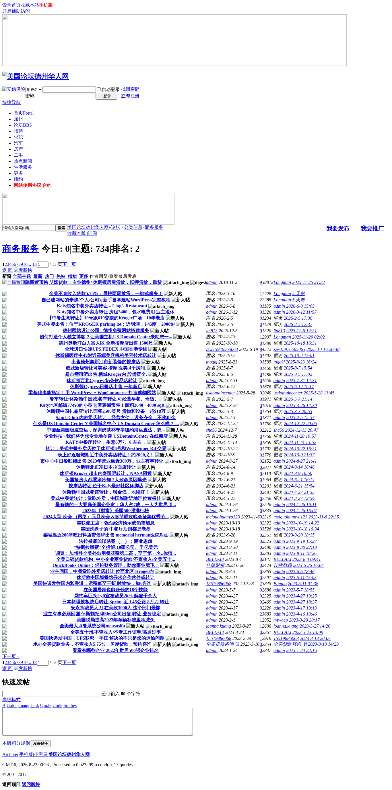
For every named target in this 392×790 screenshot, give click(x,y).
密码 (29, 95)
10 (25, 264)
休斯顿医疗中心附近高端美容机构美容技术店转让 (105, 355)
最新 (37, 276)
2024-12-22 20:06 (300, 423)
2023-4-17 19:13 (301, 608)
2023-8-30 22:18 (301, 547)
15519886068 (218, 583)
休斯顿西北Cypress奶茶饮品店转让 (102, 380)
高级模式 (11, 699)
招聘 (18, 131)
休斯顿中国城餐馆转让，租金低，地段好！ (106, 492)
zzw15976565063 (222, 349)
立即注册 (130, 95)
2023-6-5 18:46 (300, 571)
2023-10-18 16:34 (302, 528)
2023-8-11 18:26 (301, 553)
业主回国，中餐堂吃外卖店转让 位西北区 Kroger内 (102, 571)
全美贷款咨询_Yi (222, 644)
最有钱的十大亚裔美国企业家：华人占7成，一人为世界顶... (115, 504)
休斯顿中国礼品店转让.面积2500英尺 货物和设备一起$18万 (106, 411)
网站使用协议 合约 (33, 185)
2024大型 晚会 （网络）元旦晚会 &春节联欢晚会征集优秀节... (106, 516)
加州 (18, 119)
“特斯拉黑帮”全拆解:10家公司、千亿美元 (116, 547)
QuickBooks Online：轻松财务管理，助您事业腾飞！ (106, 565)
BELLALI (215, 559)
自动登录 (111, 89)
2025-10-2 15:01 (299, 355)
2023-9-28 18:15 (299, 534)
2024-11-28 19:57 (300, 436)
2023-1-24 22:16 (301, 650)
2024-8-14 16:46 (299, 467)
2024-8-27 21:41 (301, 461)
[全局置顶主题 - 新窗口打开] (13, 282)
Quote (45, 705)
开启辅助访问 (16, 11)
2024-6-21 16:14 (299, 479)
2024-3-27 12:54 (299, 498)
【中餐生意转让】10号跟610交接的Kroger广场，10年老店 (106, 317)
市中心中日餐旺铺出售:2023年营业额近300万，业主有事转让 (102, 461)
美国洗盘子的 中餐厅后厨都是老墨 (116, 528)
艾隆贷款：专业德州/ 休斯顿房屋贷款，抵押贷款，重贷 (105, 282)
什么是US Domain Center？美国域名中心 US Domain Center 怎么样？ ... (106, 423)
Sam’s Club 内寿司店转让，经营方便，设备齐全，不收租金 (116, 417)
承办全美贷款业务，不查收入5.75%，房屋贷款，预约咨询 (92, 644)
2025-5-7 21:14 (298, 399)
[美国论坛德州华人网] (35, 76)
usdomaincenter (220, 392)
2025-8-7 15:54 (298, 367)
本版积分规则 (16, 743)
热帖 (60, 276)
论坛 (23, 125)
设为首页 (11, 5)
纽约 (18, 179)
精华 (72, 276)
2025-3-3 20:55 (298, 411)
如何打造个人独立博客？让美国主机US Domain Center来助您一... (106, 336)
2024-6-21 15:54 (299, 486)
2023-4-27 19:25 (301, 596)
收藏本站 (30, 5)
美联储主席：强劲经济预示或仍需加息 (116, 522)
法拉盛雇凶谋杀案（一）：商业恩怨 (115, 541)
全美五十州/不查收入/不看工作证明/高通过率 (115, 632)
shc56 (211, 430)
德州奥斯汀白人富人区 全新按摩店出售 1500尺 (106, 343)
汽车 (18, 143)
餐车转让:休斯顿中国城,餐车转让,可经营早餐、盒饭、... (106, 398)
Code (57, 705)
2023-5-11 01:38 (303, 583)
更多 (18, 173)
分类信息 (133, 227)
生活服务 (23, 167)
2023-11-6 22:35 (323, 516)
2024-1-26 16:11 (301, 504)
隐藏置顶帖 (36, 282)
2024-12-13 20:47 (301, 430)
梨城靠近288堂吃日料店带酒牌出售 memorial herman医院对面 (106, 534)
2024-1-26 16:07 (301, 510)
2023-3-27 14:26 (315, 626)
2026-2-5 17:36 (298, 318)
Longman (282, 282)
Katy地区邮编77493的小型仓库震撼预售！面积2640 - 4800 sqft (102, 405)
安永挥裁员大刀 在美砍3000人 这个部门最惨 (115, 607)
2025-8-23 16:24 (301, 361)
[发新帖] (23, 270)
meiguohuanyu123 (223, 516)
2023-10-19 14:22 (302, 522)
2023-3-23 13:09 (307, 632)
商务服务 (154, 227)
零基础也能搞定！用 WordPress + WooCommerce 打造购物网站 (92, 392)
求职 (18, 137)
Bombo (280, 583)
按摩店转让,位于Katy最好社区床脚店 (106, 485)
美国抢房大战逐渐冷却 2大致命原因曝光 (106, 479)
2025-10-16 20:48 (322, 349)
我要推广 (372, 228)
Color (12, 705)
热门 (49, 276)
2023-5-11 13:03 (301, 577)
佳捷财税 (215, 565)
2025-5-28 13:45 (319, 392)
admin (212, 282)
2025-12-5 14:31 (301, 330)
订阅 (92, 233)
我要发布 (338, 228)
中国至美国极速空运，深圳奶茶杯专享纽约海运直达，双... (106, 429)
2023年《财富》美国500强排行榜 (115, 510)
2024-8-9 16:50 (298, 473)
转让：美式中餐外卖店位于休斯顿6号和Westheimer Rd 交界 (106, 448)
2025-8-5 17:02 (298, 374)
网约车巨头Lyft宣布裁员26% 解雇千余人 (115, 595)
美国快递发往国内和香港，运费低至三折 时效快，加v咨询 (92, 583)
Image (23, 705)
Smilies (70, 705)
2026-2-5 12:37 (298, 324)
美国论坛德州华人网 (88, 227)
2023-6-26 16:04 (308, 565)
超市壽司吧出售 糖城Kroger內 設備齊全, (106, 374)
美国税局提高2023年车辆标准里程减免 (116, 619)
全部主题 (22, 276)
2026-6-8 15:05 (300, 306)
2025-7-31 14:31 (301, 380)
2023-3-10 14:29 (323, 644)
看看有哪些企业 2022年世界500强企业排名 (116, 650)
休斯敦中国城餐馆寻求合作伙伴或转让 (116, 577)
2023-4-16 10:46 (301, 614)
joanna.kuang (218, 626)
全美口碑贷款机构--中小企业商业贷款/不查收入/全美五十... (115, 559)
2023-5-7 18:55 (300, 589)
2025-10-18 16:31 (300, 343)
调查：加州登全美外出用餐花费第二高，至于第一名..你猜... (115, 553)
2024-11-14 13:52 (300, 442)
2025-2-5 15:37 (300, 417)
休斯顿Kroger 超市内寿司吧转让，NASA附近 (106, 473)
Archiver (10, 754)
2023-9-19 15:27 (301, 541)
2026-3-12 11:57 (301, 312)
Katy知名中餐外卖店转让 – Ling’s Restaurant (102, 305)
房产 (18, 149)
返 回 (7, 270)
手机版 (46, 5)
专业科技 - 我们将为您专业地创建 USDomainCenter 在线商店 (106, 436)
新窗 (6, 276)
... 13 (32, 264)
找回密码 (130, 89)
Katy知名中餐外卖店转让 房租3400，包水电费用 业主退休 (115, 311)
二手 (18, 155)
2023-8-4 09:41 (306, 559)
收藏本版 (77, 233)
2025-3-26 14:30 (301, 405)
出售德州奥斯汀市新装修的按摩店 (105, 361)
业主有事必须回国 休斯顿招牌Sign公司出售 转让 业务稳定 (102, 613)
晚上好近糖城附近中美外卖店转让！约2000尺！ (106, 454)
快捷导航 (11, 102)
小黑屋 (41, 754)
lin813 (212, 330)
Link (34, 705)
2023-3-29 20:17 (304, 620)
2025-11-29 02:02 (308, 337)
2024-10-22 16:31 (300, 448)
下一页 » (11, 656)
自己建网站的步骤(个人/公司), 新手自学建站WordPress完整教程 (106, 299)
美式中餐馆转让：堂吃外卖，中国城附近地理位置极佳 (106, 498)
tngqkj (211, 361)
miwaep (280, 620)
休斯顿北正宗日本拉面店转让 (106, 467)
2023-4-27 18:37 (301, 602)
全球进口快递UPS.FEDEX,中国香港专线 (106, 349)
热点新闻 (23, 161)
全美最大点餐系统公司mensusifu (92, 625)
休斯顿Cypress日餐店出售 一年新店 (106, 386)
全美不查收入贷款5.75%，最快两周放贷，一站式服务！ (106, 293)
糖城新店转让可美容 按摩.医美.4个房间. (106, 367)
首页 (24, 113)
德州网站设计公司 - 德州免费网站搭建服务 (106, 330)
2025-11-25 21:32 (308, 282)
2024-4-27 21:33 (299, 492)
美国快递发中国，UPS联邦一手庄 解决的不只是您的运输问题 (102, 638)
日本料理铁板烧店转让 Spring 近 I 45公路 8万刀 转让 (115, 601)
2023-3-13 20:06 (315, 638)
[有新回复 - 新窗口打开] (4, 294)
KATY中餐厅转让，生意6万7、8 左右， (105, 442)
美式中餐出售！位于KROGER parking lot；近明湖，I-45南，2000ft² (106, 324)
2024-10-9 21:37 (299, 454)
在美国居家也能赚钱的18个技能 (116, 589)
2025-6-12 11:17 (299, 386)
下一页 (69, 264)
